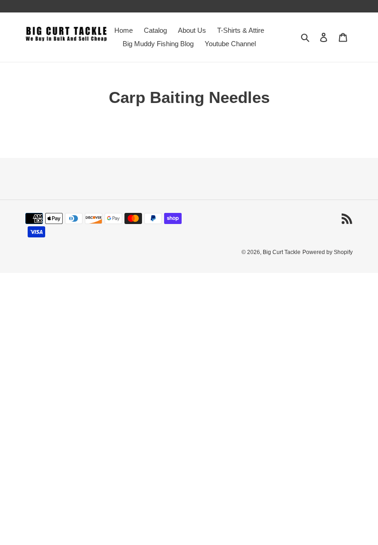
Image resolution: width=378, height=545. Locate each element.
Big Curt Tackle (282, 252)
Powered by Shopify (327, 252)
